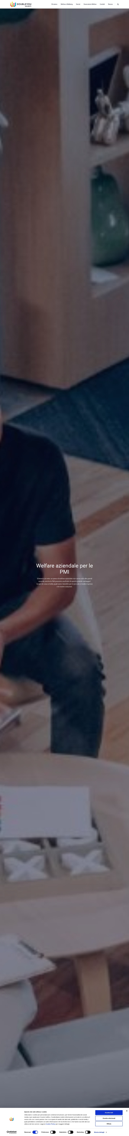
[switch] (53, 1132)
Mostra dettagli (99, 1132)
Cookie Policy (50, 1124)
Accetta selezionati (109, 1118)
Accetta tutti (109, 1112)
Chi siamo (54, 4)
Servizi (78, 4)
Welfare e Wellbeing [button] (67, 4)
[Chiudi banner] (126, 1110)
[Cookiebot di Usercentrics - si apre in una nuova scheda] (11, 1132)
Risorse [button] (110, 4)
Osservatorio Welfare (90, 4)
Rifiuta (109, 1124)
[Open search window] (118, 4)
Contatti (102, 4)
